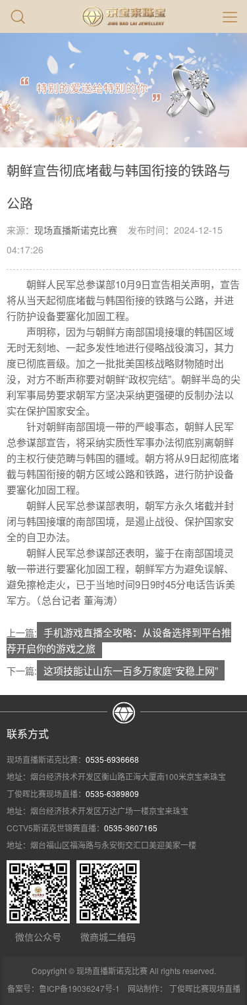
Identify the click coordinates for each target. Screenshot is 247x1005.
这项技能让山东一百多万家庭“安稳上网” (130, 670)
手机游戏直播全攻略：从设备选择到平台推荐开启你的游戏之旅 (119, 640)
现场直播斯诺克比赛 (75, 229)
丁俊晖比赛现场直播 (204, 988)
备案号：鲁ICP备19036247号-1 (63, 988)
